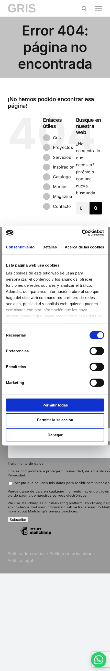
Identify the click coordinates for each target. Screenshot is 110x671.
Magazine (62, 196)
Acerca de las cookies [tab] (84, 247)
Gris (57, 137)
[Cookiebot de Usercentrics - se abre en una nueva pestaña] (81, 233)
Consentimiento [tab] (20, 247)
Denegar (55, 435)
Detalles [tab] (49, 247)
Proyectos (63, 147)
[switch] (97, 351)
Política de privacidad (71, 553)
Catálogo (62, 176)
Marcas (60, 186)
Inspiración (64, 167)
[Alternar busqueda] (84, 8)
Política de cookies (27, 553)
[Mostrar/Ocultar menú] (98, 8)
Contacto (62, 206)
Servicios (62, 157)
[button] (98, 659)
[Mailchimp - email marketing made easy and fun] (36, 535)
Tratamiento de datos (25, 463)
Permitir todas (55, 405)
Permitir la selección (55, 420)
